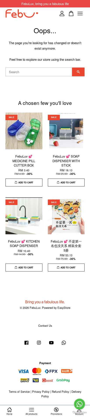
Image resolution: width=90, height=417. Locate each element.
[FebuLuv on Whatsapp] (64, 344)
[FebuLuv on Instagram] (39, 344)
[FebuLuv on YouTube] (51, 344)
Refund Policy (60, 391)
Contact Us (45, 325)
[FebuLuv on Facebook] (26, 344)
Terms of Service (19, 391)
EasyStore (63, 308)
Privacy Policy (40, 391)
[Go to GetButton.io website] (80, 412)
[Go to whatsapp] (79, 404)
